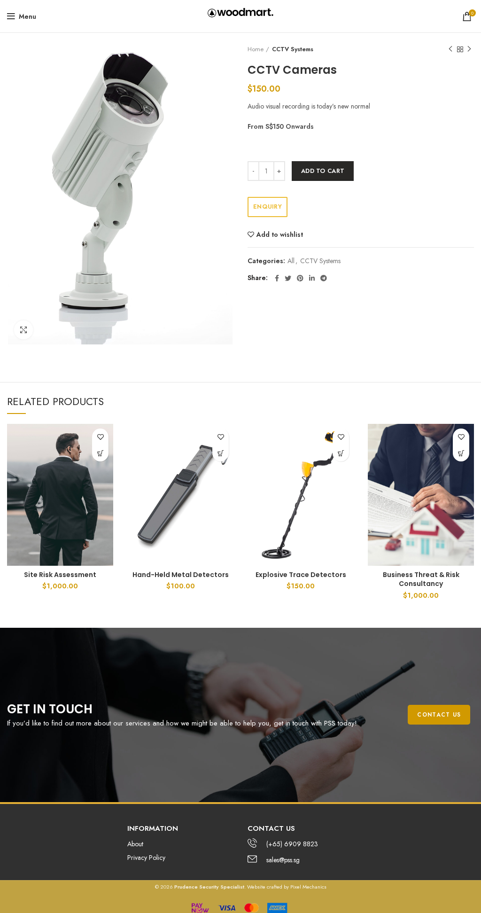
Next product (469, 49)
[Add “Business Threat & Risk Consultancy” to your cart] (461, 453)
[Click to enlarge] (23, 329)
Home (256, 49)
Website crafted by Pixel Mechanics (286, 886)
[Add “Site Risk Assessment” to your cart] (100, 453)
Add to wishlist (279, 234)
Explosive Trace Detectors (301, 574)
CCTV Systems (292, 49)
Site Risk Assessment (60, 574)
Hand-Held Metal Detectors (180, 574)
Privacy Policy (146, 857)
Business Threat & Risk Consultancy (421, 579)
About (135, 844)
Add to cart (322, 170)
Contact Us (439, 714)
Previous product (450, 49)
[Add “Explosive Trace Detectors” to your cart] (341, 453)
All (291, 261)
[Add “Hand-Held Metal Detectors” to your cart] (220, 453)
